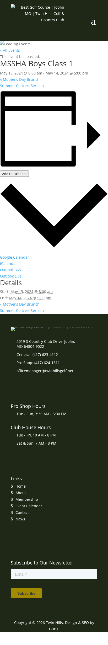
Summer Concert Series (22, 85)
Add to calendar (14, 173)
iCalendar (8, 263)
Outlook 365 (10, 269)
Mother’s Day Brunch (20, 79)
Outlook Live (10, 276)
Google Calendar (14, 257)
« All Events (10, 50)
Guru (53, 628)
